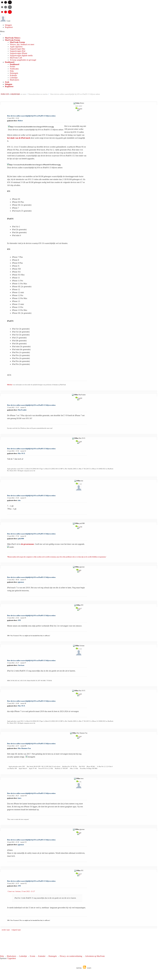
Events (32, 956)
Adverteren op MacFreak (95, 956)
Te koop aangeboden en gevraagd (23, 60)
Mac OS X (82, 438)
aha (82, 481)
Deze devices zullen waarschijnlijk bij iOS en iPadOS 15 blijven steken (31, 116)
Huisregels (14, 73)
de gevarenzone (27, 544)
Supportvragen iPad (17, 51)
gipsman (82, 567)
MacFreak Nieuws (12, 38)
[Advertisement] (79, 944)
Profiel (12, 66)
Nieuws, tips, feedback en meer (22, 44)
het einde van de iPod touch (18, 138)
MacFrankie (82, 395)
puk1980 (82, 523)
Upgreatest (11, 958)
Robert (82, 103)
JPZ (82, 605)
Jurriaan (82, 646)
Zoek (7, 82)
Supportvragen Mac (17, 49)
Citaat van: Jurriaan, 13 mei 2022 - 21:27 (21, 891)
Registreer (9, 27)
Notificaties (14, 69)
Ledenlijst (13, 78)
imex (82, 778)
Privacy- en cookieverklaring (71, 956)
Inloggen (8, 25)
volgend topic (15, 94)
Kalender (13, 75)
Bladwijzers (14, 80)
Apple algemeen (16, 47)
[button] (12, 40)
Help (12, 71)
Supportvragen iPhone (18, 53)
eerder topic (5, 94)
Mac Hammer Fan (82, 733)
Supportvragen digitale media (21, 55)
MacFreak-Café (16, 58)
